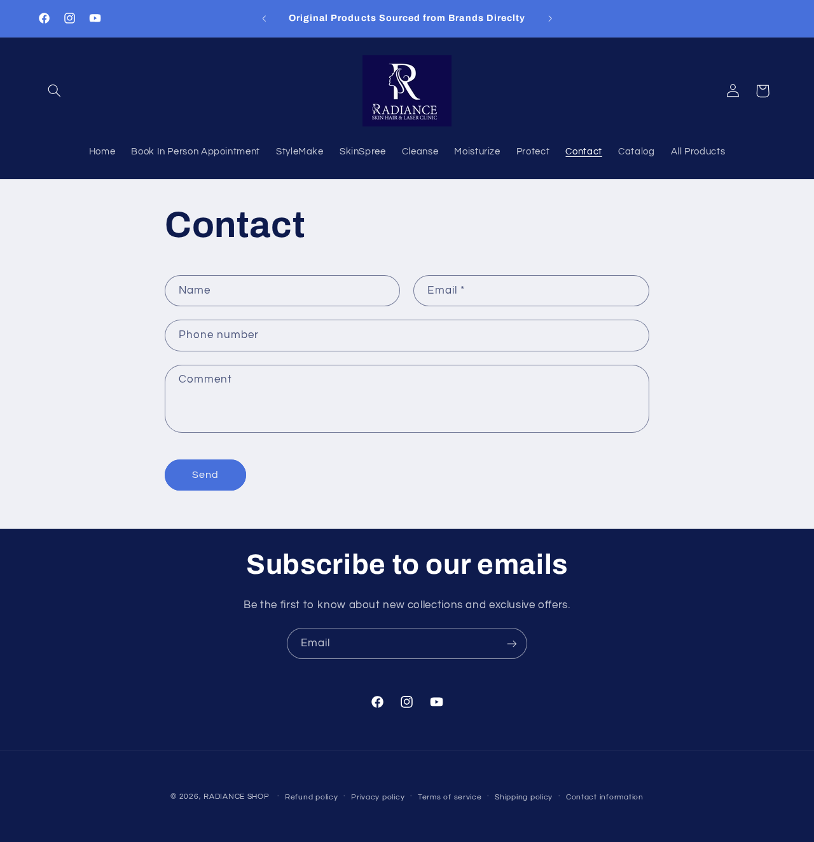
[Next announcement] (550, 18)
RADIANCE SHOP (237, 796)
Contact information (605, 797)
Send (205, 475)
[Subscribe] (512, 643)
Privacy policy (377, 797)
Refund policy (311, 797)
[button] (54, 90)
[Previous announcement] (264, 18)
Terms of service (450, 797)
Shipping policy (524, 797)
